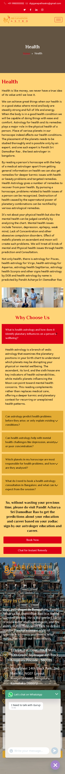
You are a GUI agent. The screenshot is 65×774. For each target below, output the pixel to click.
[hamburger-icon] (58, 19)
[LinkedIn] (36, 9)
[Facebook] (30, 9)
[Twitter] (24, 9)
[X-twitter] (6, 585)
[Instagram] (42, 9)
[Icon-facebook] (16, 585)
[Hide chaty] (55, 765)
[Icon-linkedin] (25, 585)
